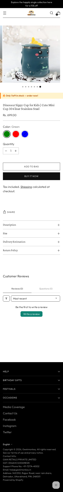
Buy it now (31, 176)
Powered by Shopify (13, 479)
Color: (11, 127)
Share (11, 212)
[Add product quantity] (16, 151)
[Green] (7, 134)
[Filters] (6, 298)
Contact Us (10, 413)
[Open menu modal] (4, 13)
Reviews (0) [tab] (17, 288)
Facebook (9, 419)
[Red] (16, 134)
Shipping (26, 187)
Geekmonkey (29, 449)
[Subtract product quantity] (6, 151)
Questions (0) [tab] (45, 288)
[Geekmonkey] (31, 13)
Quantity (8, 144)
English (6, 444)
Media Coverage (14, 407)
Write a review (31, 314)
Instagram (9, 426)
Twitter (7, 432)
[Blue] (25, 134)
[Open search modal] (51, 13)
